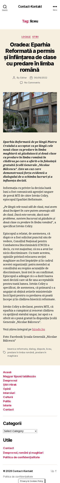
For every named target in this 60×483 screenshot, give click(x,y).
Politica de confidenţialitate (21, 457)
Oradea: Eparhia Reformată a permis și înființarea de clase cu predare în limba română (30, 57)
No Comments (32, 82)
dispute (41, 348)
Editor (23, 77)
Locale (26, 36)
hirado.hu (38, 329)
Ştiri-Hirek (9, 384)
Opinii (7, 388)
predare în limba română (20, 352)
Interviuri (9, 393)
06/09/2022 (40, 77)
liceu (48, 348)
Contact (8, 409)
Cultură (8, 397)
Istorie (7, 405)
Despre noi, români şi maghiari (23, 452)
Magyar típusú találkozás (19, 376)
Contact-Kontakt (30, 6)
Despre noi (10, 380)
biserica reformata (17, 348)
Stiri (35, 36)
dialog (32, 348)
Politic (7, 401)
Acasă (7, 372)
